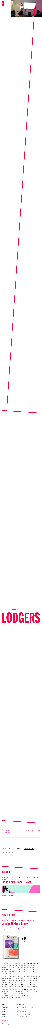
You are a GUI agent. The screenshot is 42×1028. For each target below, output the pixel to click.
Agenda (17, 848)
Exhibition (6, 848)
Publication (29, 848)
